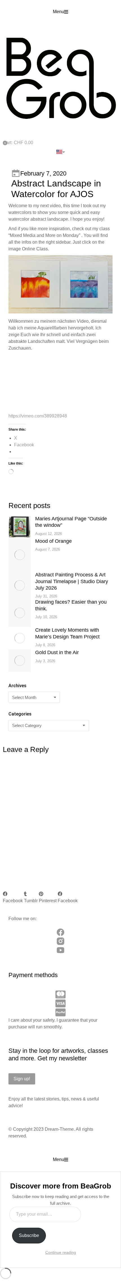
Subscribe (29, 1235)
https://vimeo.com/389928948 (37, 416)
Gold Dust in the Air (57, 652)
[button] (60, 11)
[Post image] (19, 527)
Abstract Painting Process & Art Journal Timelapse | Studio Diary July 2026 (71, 581)
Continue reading (60, 1252)
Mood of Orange (53, 541)
